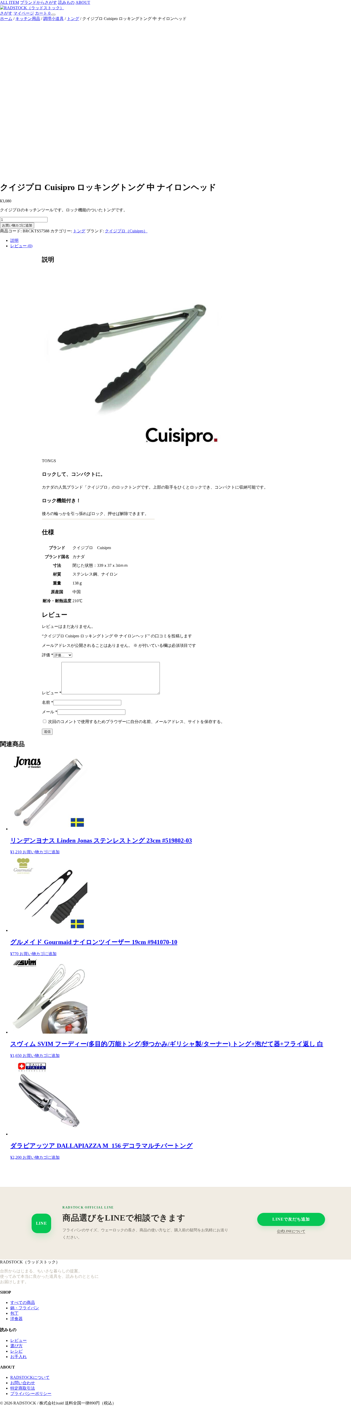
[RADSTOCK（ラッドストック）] (32, 8)
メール (49, 712)
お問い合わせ (22, 1383)
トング (73, 18)
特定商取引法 (22, 1388)
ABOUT (83, 2)
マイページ (23, 13)
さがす (6, 13)
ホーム (6, 18)
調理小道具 (53, 18)
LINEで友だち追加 (291, 1219)
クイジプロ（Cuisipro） (126, 231)
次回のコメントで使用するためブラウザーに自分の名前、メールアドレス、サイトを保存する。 (136, 721)
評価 (47, 655)
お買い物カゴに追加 (17, 225)
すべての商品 (22, 1302)
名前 (47, 702)
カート (42, 13)
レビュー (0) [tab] (21, 246)
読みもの (66, 2)
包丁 (14, 1313)
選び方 (16, 1346)
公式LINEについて (291, 1231)
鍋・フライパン (24, 1308)
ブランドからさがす (38, 2)
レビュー (51, 693)
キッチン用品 (27, 18)
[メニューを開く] (53, 14)
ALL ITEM (9, 2)
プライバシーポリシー (30, 1393)
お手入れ (18, 1356)
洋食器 (16, 1318)
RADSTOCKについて (30, 1377)
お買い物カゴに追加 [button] (41, 852)
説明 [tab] (14, 240)
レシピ (16, 1351)
